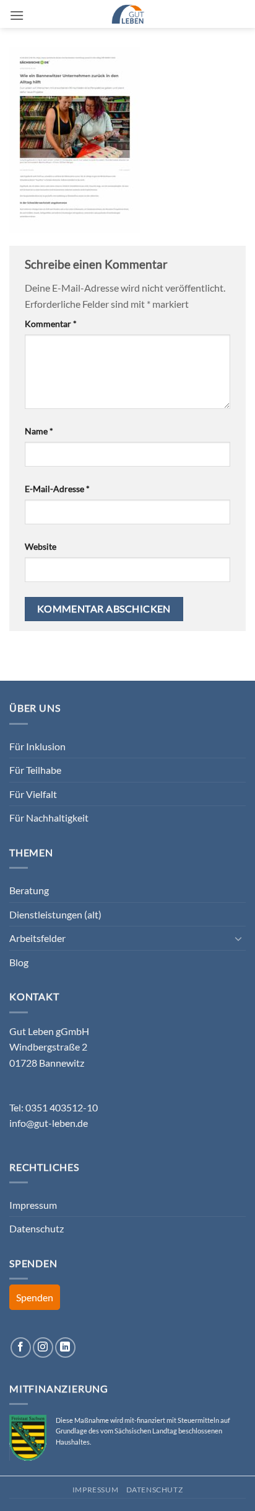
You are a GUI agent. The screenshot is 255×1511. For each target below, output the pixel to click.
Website (40, 546)
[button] (16, 15)
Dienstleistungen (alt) (55, 914)
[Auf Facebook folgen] (21, 1347)
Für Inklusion (37, 746)
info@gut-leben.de (48, 1123)
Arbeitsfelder (37, 938)
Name (39, 431)
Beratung (29, 890)
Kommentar (51, 323)
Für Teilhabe (35, 770)
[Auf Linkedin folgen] (65, 1347)
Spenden (34, 1297)
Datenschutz (36, 1228)
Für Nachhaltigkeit (49, 817)
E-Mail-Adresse (57, 488)
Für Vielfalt (33, 794)
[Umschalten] (238, 938)
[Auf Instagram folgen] (43, 1347)
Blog (18, 962)
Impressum (33, 1205)
